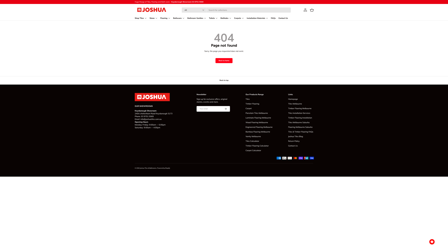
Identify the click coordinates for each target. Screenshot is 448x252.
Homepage (293, 99)
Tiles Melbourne (295, 104)
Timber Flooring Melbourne (300, 108)
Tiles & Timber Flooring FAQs (300, 132)
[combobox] (236, 10)
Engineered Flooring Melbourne (259, 127)
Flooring (163, 18)
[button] (311, 9)
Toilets (212, 18)
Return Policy (294, 141)
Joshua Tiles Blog (295, 136)
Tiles (248, 99)
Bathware (177, 18)
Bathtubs (224, 18)
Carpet (249, 108)
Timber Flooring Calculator (257, 146)
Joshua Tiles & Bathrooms (148, 168)
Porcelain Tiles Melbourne (257, 113)
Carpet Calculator (253, 150)
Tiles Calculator (252, 141)
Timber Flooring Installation (300, 118)
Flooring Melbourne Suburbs (300, 127)
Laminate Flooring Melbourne (258, 118)
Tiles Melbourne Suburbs (299, 122)
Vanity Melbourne (253, 136)
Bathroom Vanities (195, 18)
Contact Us (283, 18)
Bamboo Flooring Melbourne (258, 132)
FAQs (273, 18)
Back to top (224, 80)
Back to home (224, 61)
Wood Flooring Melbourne (257, 122)
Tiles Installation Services (299, 113)
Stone (152, 18)
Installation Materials (256, 18)
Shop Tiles (139, 18)
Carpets (237, 18)
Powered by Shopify (163, 168)
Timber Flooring (252, 104)
